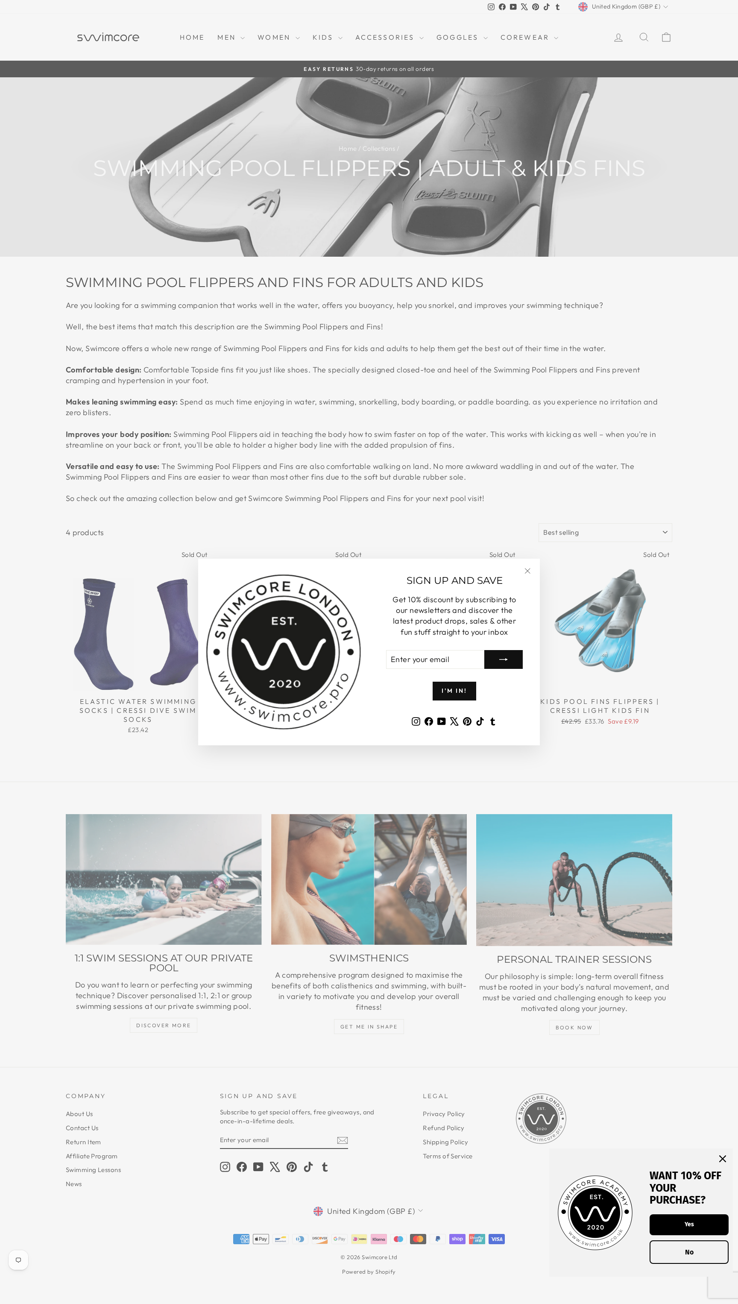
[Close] (722, 1159)
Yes (689, 1224)
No (689, 1252)
